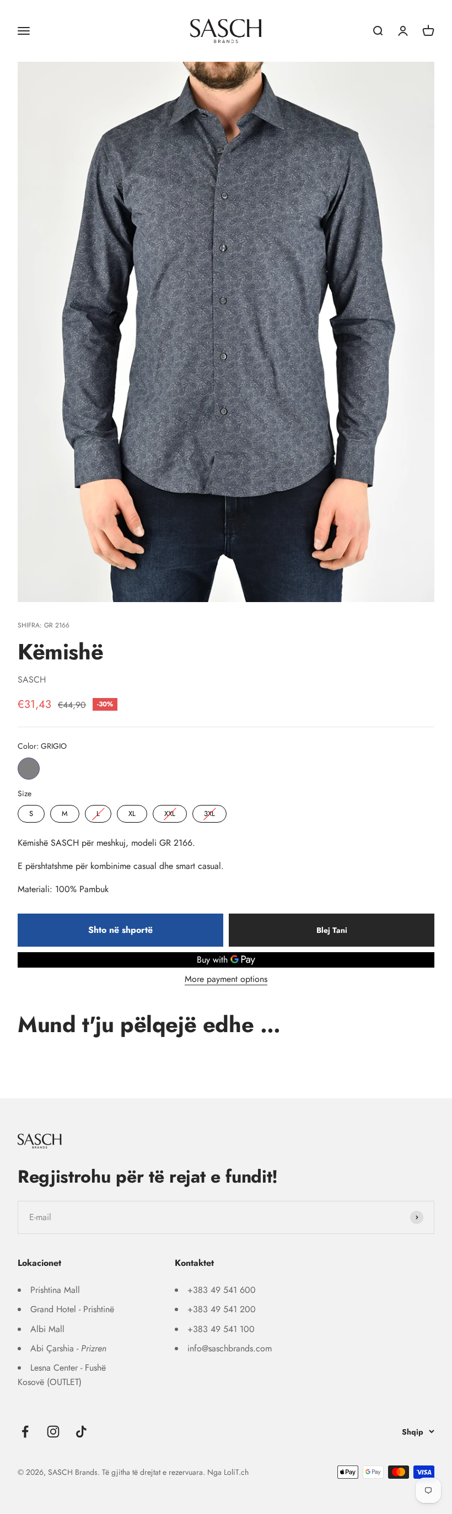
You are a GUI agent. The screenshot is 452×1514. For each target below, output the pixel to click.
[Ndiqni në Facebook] (25, 1431)
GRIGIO (29, 769)
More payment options (226, 979)
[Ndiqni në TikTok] (81, 1431)
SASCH (32, 679)
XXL (170, 812)
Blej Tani (331, 930)
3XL (209, 812)
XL (132, 812)
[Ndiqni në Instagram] (53, 1431)
